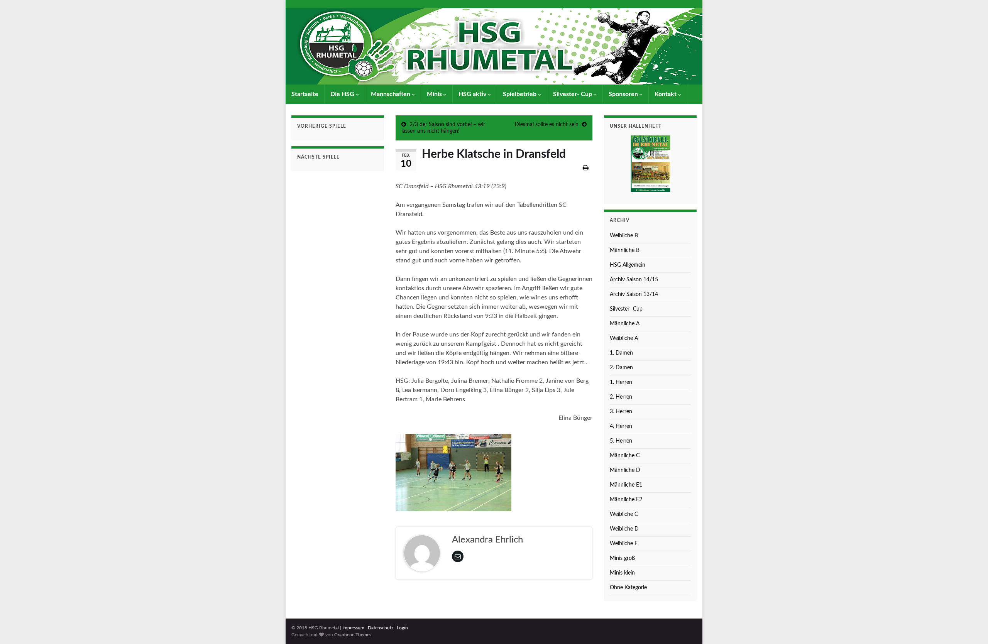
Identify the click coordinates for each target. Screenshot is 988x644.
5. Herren (621, 441)
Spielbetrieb (520, 94)
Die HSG (343, 94)
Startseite (304, 94)
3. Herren (621, 411)
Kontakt (666, 94)
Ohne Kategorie (628, 587)
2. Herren (621, 397)
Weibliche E (624, 543)
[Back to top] (970, 626)
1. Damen (621, 353)
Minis (435, 94)
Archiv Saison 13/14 (634, 294)
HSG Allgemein (627, 265)
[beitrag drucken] (586, 168)
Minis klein (622, 573)
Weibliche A (624, 338)
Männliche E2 (626, 499)
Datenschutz (380, 627)
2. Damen (621, 367)
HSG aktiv (473, 94)
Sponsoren (624, 94)
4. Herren (621, 426)
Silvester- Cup (573, 94)
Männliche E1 (626, 485)
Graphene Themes (352, 634)
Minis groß (622, 558)
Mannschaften (391, 94)
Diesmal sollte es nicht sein (547, 124)
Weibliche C (624, 514)
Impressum (353, 627)
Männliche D (625, 470)
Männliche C (624, 455)
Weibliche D (624, 529)
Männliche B (624, 250)
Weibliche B (624, 235)
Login (402, 627)
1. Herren (621, 382)
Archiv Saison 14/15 (634, 279)
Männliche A (624, 323)
